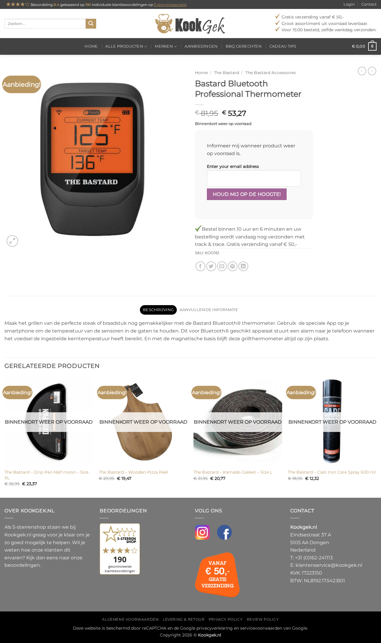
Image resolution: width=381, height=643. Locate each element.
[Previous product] (372, 71)
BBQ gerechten (244, 46)
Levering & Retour (183, 619)
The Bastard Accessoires (270, 72)
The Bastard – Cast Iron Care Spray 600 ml (332, 472)
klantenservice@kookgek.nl (329, 565)
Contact (369, 4)
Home (91, 46)
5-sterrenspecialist (170, 4)
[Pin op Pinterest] (233, 266)
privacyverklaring (214, 628)
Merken (164, 46)
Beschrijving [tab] (158, 310)
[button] (364, 46)
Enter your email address (233, 166)
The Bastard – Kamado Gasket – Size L (232, 472)
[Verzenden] (91, 24)
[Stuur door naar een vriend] (222, 266)
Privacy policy (226, 619)
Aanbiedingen (201, 46)
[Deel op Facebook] (200, 266)
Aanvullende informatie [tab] (208, 310)
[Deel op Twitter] (211, 266)
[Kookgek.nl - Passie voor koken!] (190, 23)
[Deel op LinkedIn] (243, 266)
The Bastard (226, 72)
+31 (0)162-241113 (314, 558)
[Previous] (4, 436)
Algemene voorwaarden (130, 619)
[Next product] (362, 71)
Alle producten (124, 46)
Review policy (263, 619)
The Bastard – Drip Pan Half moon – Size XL (46, 474)
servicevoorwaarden (261, 628)
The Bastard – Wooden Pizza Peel (133, 472)
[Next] (376, 436)
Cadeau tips (282, 46)
